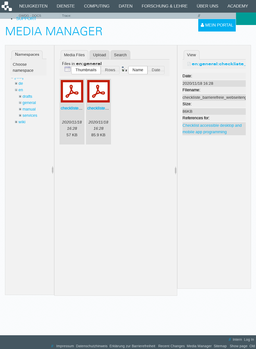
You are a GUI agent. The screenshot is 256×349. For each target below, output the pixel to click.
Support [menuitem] (26, 18)
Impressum (65, 346)
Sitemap (220, 346)
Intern (237, 340)
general (29, 102)
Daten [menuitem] (125, 6)
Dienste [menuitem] (66, 6)
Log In (249, 340)
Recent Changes (171, 346)
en (20, 90)
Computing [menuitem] (97, 6)
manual (29, 109)
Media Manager (199, 346)
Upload (99, 55)
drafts (27, 96)
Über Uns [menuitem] (207, 6)
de (20, 83)
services (29, 115)
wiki (22, 122)
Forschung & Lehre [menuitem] (165, 6)
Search (120, 55)
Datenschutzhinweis (92, 346)
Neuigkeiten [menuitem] (33, 6)
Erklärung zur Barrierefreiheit (132, 346)
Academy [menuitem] (238, 6)
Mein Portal (218, 25)
